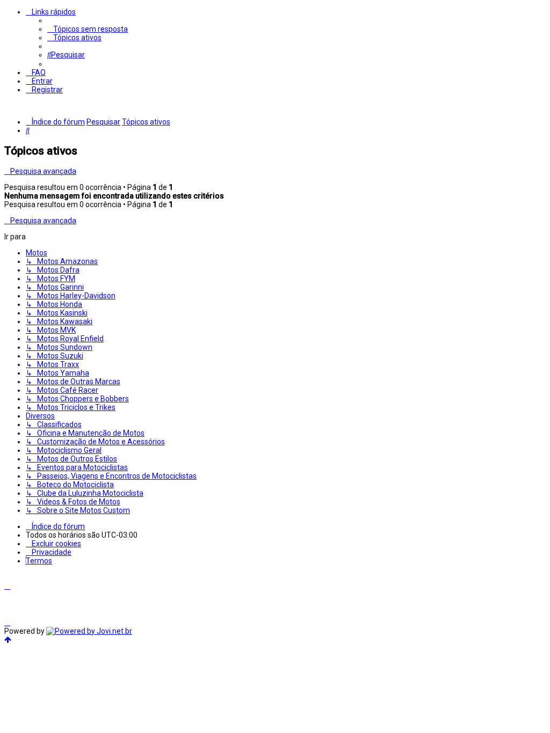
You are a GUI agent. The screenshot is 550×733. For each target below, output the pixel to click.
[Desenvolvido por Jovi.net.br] (89, 631)
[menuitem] (87, 29)
